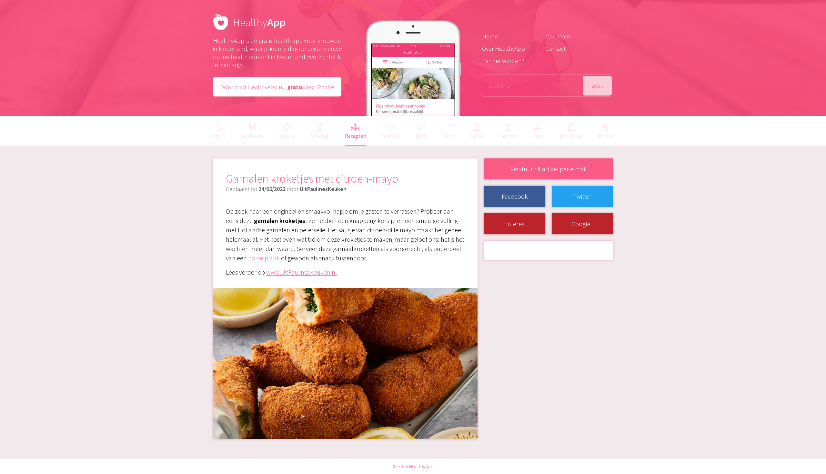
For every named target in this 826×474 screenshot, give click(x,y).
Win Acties (571, 136)
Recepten (355, 136)
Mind (421, 136)
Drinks (606, 136)
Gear (537, 136)
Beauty (287, 136)
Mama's (390, 136)
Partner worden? (503, 61)
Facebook (515, 196)
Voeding (320, 136)
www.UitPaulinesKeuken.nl (301, 272)
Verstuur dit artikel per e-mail (548, 169)
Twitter (582, 196)
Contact (556, 48)
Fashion (507, 136)
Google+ (582, 224)
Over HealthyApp (503, 48)
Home (490, 36)
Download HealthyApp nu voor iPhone (277, 87)
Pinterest (514, 224)
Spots (476, 136)
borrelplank (264, 258)
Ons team (558, 36)
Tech (448, 136)
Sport (219, 136)
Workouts (252, 136)
